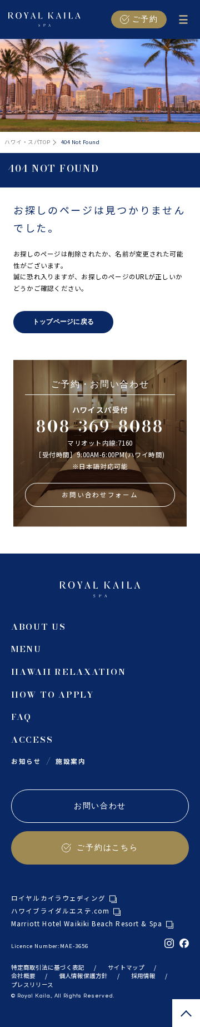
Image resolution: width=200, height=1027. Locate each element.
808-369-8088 (100, 426)
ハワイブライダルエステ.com (60, 911)
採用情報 (143, 975)
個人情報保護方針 (83, 975)
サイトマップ (126, 967)
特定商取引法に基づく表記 (47, 967)
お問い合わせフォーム (100, 494)
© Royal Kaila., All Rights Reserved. (62, 996)
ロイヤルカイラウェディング (58, 898)
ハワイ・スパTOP (27, 142)
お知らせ (26, 761)
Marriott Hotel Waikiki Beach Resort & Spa (86, 924)
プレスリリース (32, 984)
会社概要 (23, 975)
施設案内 (71, 761)
